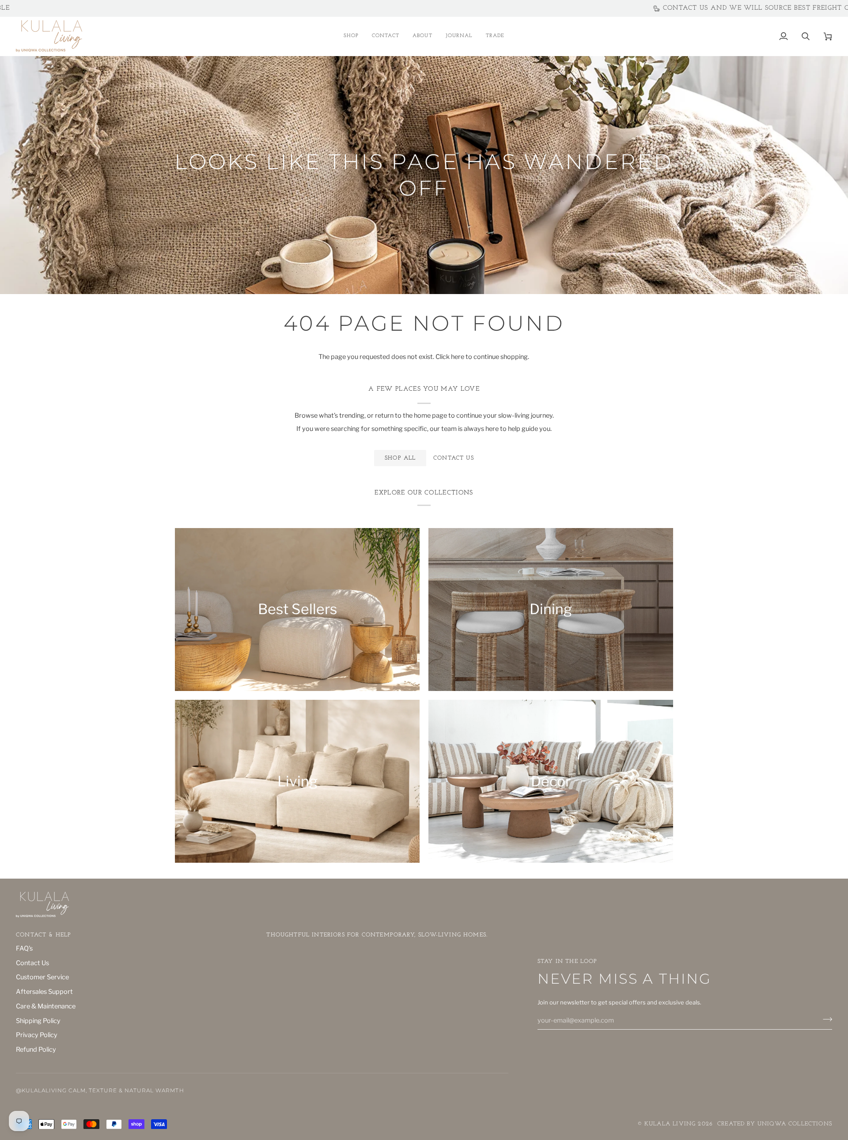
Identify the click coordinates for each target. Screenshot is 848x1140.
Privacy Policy (36, 1035)
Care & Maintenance (46, 1006)
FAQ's (24, 948)
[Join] (825, 1019)
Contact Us (32, 963)
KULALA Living (670, 1124)
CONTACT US (453, 458)
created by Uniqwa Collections (774, 1124)
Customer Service (42, 977)
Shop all (400, 458)
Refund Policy (36, 1049)
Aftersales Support (44, 992)
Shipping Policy (38, 1021)
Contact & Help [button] (43, 935)
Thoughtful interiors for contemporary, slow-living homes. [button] (377, 935)
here (457, 357)
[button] (351, 36)
